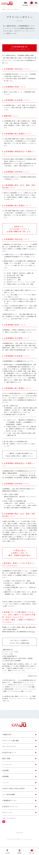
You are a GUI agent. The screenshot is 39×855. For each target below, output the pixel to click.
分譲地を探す (7, 734)
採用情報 (5, 776)
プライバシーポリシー (9, 818)
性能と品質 (6, 758)
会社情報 (5, 770)
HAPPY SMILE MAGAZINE (13, 788)
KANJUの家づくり (9, 752)
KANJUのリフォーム (10, 806)
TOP (3, 9)
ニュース (5, 782)
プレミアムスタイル (9, 746)
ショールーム (7, 764)
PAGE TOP (19, 832)
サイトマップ (7, 812)
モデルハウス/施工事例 (10, 740)
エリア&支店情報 (8, 794)
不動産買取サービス (9, 800)
